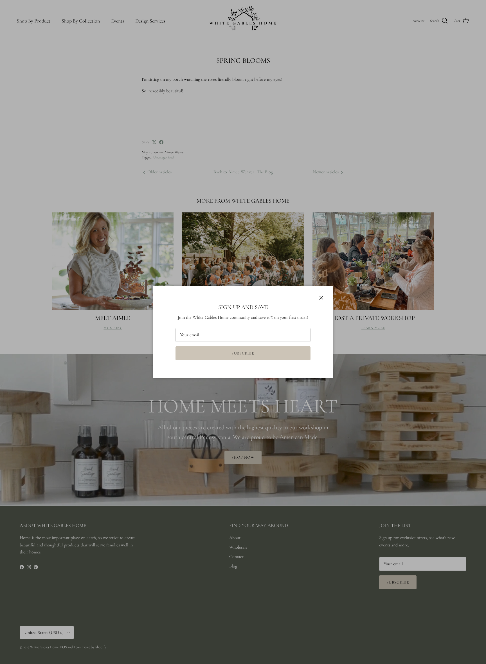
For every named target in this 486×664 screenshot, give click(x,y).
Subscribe (242, 353)
